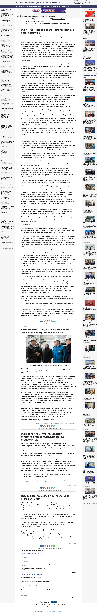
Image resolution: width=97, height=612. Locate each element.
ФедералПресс (45, 423)
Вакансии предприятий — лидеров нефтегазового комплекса (53, 23)
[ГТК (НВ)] (48, 10)
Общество (10, 239)
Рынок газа (10, 86)
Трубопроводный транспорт (7, 52)
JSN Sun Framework (58, 611)
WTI (83, 2)
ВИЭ (9, 172)
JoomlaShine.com (48, 611)
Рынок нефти (10, 187)
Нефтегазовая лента (31, 21)
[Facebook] (41, 321)
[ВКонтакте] (43, 321)
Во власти (41, 21)
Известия (62, 319)
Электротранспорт (5, 203)
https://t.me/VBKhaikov (58, 19)
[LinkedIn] (47, 321)
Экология (10, 17)
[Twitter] (49, 321)
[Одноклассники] (45, 321)
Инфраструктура (5, 130)
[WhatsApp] (54, 321)
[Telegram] (52, 321)
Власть (32, 27)
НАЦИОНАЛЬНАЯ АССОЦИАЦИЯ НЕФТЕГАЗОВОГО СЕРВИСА (48, 604)
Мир (9, 81)
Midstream (10, 105)
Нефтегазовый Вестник (51, 323)
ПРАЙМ (74, 485)
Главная (23, 21)
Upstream (10, 58)
